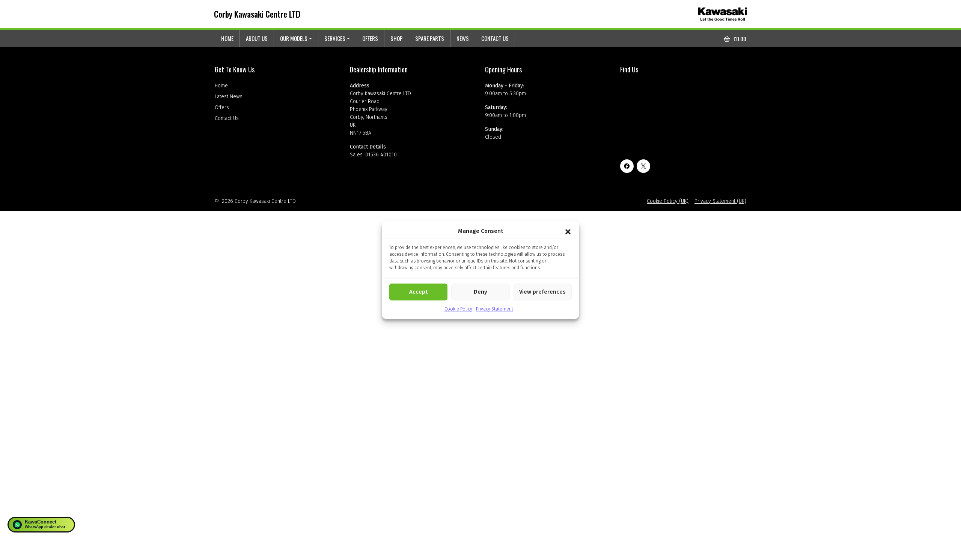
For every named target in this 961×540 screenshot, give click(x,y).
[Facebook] (627, 166)
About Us (257, 38)
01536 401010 (381, 155)
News (462, 38)
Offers (370, 38)
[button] (568, 231)
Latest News (229, 96)
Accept (418, 291)
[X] (643, 166)
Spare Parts (429, 38)
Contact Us (495, 38)
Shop (396, 38)
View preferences (542, 291)
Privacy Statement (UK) (720, 201)
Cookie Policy (458, 309)
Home (227, 38)
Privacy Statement (494, 309)
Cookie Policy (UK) (667, 201)
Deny (480, 291)
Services (334, 38)
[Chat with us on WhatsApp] (41, 524)
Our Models (293, 38)
